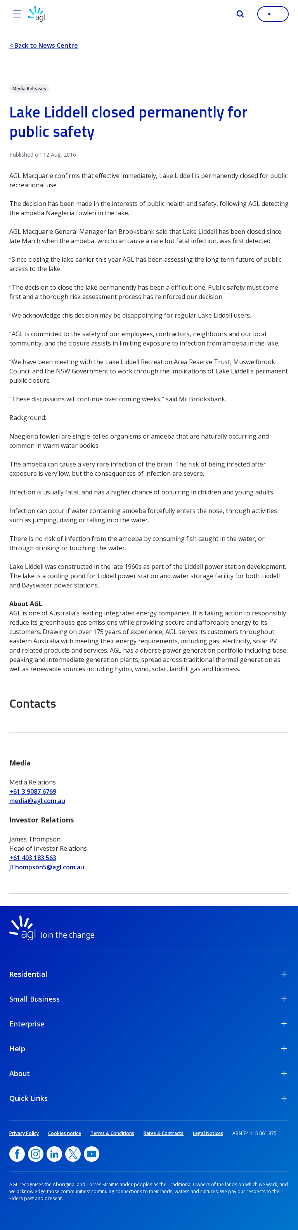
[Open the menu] (17, 14)
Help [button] (17, 1048)
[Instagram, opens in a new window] (35, 1154)
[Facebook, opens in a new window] (17, 1154)
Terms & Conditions (112, 1133)
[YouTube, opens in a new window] (91, 1154)
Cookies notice (64, 1133)
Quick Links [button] (28, 1098)
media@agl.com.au (37, 800)
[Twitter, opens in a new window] (73, 1154)
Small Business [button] (34, 999)
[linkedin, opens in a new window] (54, 1154)
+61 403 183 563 (32, 857)
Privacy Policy (24, 1133)
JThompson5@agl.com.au (46, 867)
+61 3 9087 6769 (32, 791)
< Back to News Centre (43, 45)
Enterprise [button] (27, 1023)
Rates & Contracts (164, 1133)
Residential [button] (28, 974)
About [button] (19, 1073)
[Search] (240, 14)
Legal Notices (208, 1133)
